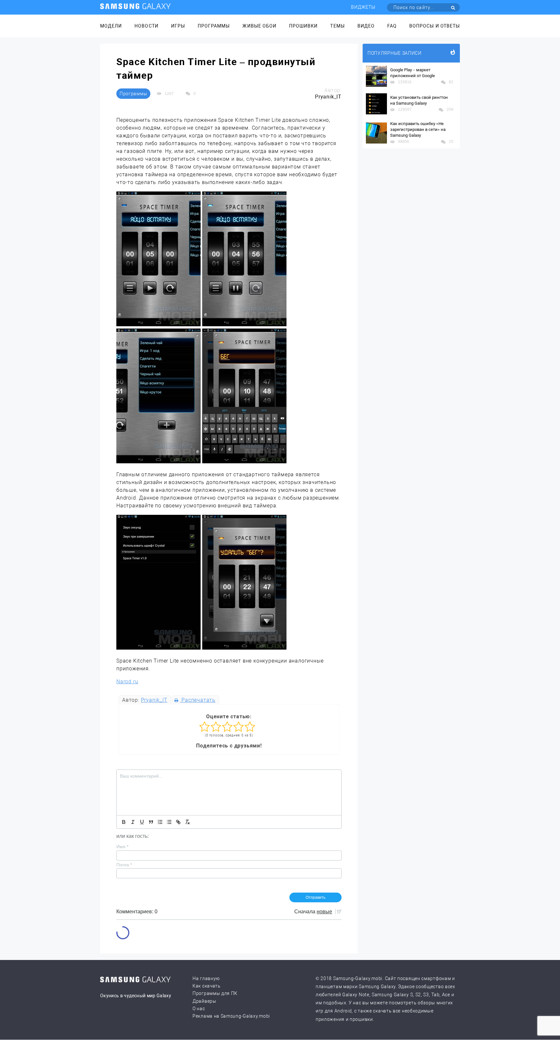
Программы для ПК (215, 993)
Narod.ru (127, 681)
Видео (366, 26)
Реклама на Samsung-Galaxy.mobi (231, 1016)
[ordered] (160, 822)
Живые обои (259, 26)
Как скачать (206, 986)
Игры (178, 26)
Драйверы (204, 1001)
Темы (337, 26)
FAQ (392, 26)
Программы (214, 26)
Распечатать (198, 700)
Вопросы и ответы (434, 26)
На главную (206, 978)
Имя (122, 846)
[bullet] (169, 822)
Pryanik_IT (154, 700)
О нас (198, 1008)
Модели (111, 26)
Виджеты (363, 7)
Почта (124, 864)
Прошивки (303, 26)
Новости (146, 26)
